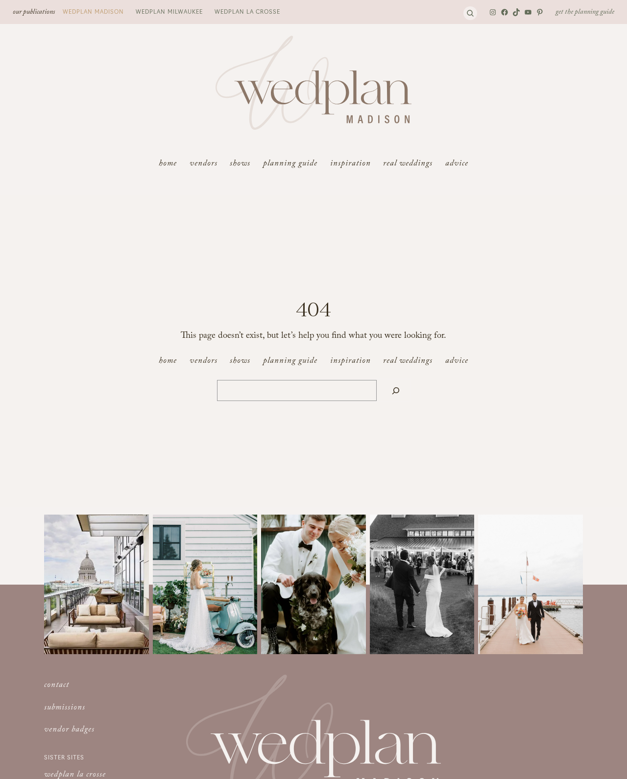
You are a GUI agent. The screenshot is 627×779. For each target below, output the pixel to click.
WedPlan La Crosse (247, 11)
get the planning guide (584, 13)
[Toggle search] (470, 13)
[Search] (396, 390)
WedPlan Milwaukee (169, 11)
